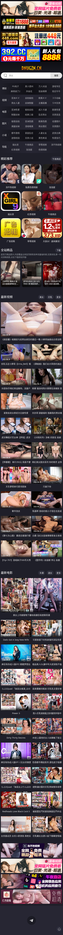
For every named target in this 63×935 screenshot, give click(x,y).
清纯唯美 (29, 126)
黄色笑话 (43, 138)
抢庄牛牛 (56, 91)
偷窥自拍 (15, 121)
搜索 (56, 75)
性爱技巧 (56, 138)
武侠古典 (56, 133)
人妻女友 (43, 133)
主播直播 (43, 103)
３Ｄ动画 (56, 98)
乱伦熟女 (43, 114)
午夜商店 (29, 144)
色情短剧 (43, 149)
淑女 (50, 573)
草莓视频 (43, 144)
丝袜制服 (29, 103)
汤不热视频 (56, 144)
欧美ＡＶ (43, 98)
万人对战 (43, 86)
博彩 (4, 88)
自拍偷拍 (29, 98)
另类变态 (56, 114)
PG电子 (15, 86)
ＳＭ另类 (56, 103)
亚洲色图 (29, 121)
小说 (4, 135)
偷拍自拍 (29, 109)
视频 (4, 100)
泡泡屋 (29, 149)
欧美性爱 (56, 109)
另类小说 (29, 138)
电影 (4, 111)
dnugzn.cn (31, 68)
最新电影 (7, 573)
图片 (4, 123)
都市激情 (15, 133)
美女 (42, 297)
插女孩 (15, 144)
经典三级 (29, 114)
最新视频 (7, 297)
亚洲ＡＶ (15, 98)
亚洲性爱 (15, 109)
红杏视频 (15, 149)
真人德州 (29, 86)
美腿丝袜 (15, 126)
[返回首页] (59, 929)
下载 (59, 250)
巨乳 (50, 297)
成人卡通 (43, 109)
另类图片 (56, 126)
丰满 (42, 573)
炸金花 (29, 91)
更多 (59, 297)
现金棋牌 (43, 91)
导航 (4, 146)
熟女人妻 (15, 103)
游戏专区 (56, 86)
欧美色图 (43, 121)
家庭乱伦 (29, 133)
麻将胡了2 (15, 91)
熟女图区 (43, 126)
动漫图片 (56, 121)
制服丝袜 (15, 114)
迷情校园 (15, 138)
